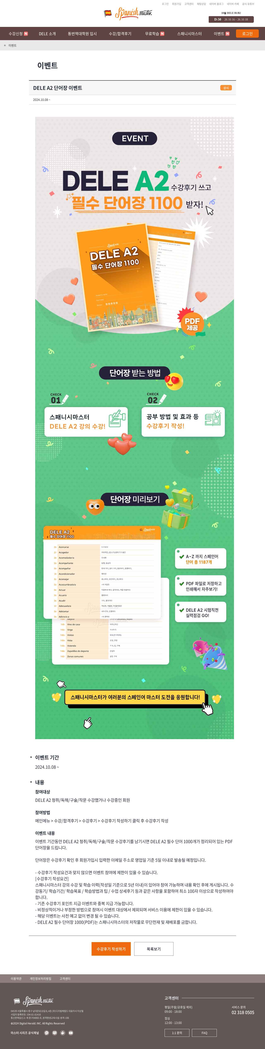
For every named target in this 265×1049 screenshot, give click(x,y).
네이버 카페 (233, 4)
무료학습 (152, 33)
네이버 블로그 (216, 4)
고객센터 (189, 4)
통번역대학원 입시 (82, 33)
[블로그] (54, 1033)
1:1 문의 (177, 1033)
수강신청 (16, 33)
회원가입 (176, 4)
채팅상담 (201, 4)
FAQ (204, 1033)
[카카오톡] (46, 1033)
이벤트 (219, 33)
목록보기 (154, 949)
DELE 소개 (47, 33)
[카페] (62, 1033)
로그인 (165, 4)
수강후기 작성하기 (111, 949)
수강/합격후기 (120, 33)
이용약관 (16, 978)
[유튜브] (70, 1033)
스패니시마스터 (189, 33)
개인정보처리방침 (40, 978)
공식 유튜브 (248, 4)
